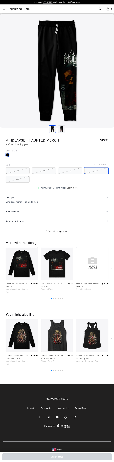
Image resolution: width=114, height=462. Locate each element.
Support (30, 408)
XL (96, 170)
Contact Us (63, 408)
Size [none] (8, 164)
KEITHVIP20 (47, 2)
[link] (22, 263)
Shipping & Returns (15, 221)
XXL (17, 179)
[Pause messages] (110, 2)
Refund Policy (81, 408)
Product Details (13, 211)
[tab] (52, 129)
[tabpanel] (57, 71)
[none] (99, 164)
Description (11, 197)
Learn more (72, 187)
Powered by (49, 426)
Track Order (46, 408)
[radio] (18, 170)
